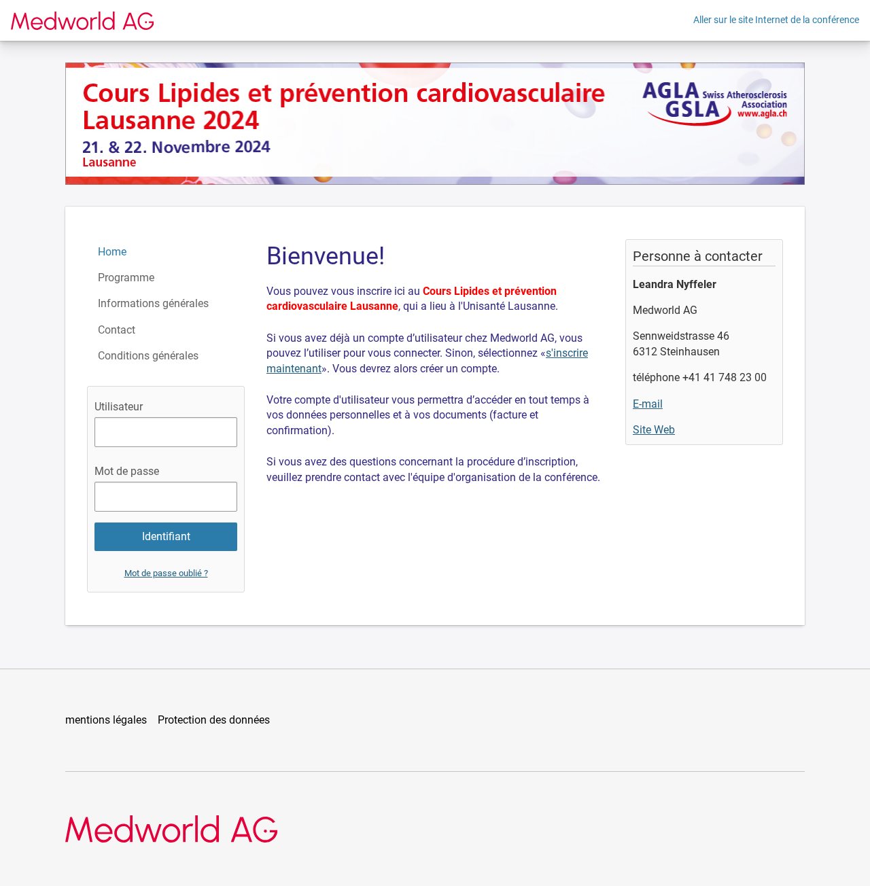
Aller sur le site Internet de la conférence (776, 19)
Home (112, 251)
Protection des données (214, 719)
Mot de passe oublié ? (166, 573)
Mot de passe (126, 471)
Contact (116, 329)
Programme (126, 277)
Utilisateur (118, 406)
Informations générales (153, 303)
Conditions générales (148, 355)
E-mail (648, 403)
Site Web (654, 429)
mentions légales (106, 719)
